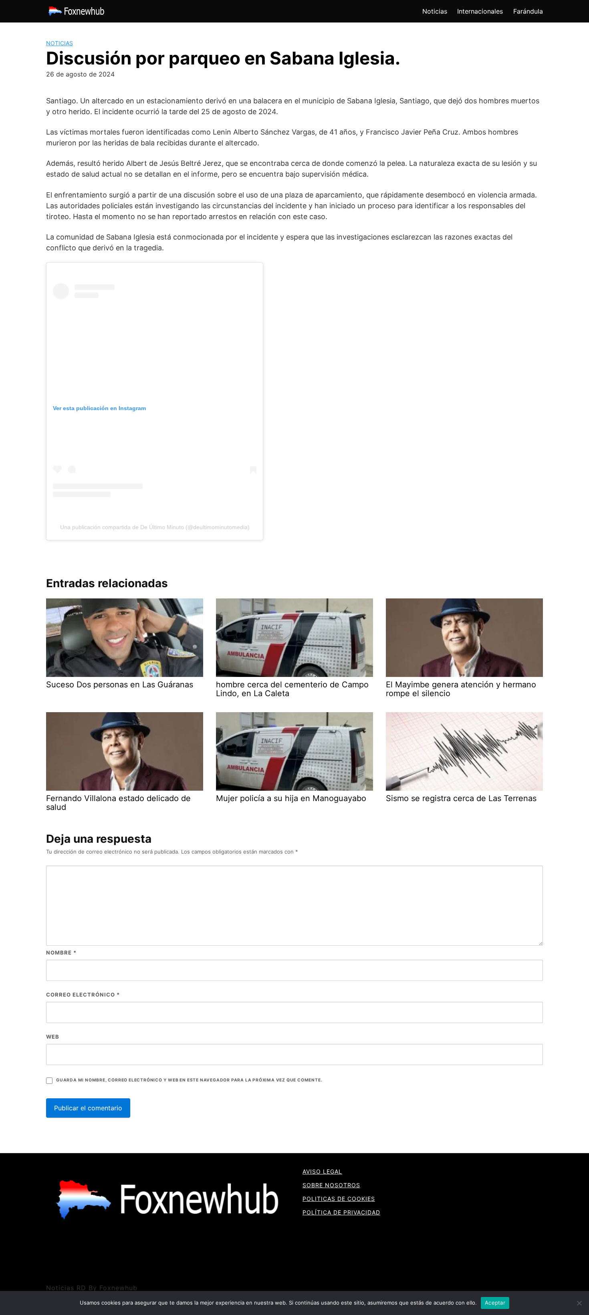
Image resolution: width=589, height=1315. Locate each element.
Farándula (528, 11)
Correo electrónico (83, 994)
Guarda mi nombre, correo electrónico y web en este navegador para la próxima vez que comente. (189, 1080)
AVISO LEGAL (322, 1171)
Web (52, 1036)
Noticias (434, 11)
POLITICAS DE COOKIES (339, 1198)
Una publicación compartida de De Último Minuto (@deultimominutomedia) (155, 527)
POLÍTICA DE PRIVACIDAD (341, 1212)
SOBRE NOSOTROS (331, 1185)
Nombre (61, 952)
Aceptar (495, 1302)
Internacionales (480, 11)
